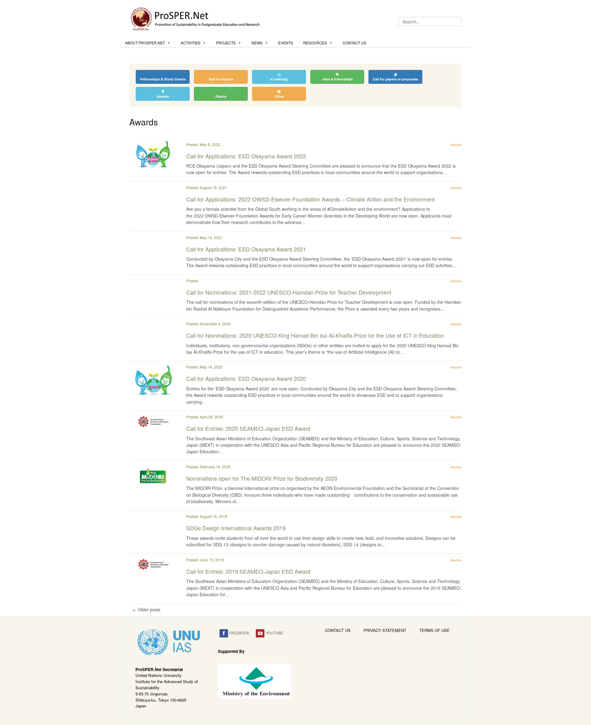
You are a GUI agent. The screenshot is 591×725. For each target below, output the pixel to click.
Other (279, 96)
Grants (221, 96)
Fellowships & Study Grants (163, 79)
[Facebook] (223, 633)
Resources (315, 42)
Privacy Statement (385, 630)
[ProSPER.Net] (195, 18)
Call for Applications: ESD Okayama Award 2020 (246, 378)
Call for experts (221, 79)
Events (285, 42)
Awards (163, 96)
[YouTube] (260, 633)
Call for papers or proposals (395, 79)
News (257, 42)
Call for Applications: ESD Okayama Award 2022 (246, 156)
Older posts (146, 609)
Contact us (354, 42)
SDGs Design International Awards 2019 (236, 528)
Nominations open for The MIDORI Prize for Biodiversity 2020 (261, 478)
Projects (226, 42)
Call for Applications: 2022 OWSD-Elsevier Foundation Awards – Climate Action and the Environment (310, 199)
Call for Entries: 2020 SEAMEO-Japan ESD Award (248, 428)
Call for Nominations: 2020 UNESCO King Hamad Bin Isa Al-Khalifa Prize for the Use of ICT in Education (315, 335)
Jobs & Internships (337, 79)
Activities (190, 42)
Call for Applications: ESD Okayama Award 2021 (246, 249)
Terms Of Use (434, 630)
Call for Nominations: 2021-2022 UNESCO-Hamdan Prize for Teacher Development (288, 292)
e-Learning (279, 79)
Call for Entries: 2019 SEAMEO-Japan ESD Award (248, 571)
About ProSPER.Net (145, 42)
